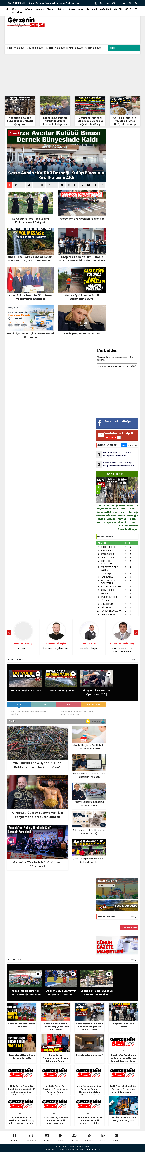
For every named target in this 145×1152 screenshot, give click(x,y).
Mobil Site (14, 1140)
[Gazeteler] (124, 3)
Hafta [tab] (130, 445)
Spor (81, 9)
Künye (116, 1140)
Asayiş (40, 9)
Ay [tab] (136, 445)
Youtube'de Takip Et (118, 433)
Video (60, 1140)
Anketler (89, 1140)
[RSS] (135, 3)
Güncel (29, 9)
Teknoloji (92, 9)
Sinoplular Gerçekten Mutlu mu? (23, 647)
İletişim (103, 1140)
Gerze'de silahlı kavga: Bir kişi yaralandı (133, 512)
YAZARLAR (105, 9)
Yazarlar (74, 1140)
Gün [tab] (124, 445)
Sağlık (71, 9)
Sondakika (31, 1140)
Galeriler (47, 1140)
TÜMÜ (133, 659)
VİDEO (128, 9)
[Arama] (101, 3)
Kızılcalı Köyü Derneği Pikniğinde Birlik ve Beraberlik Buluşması (123, 517)
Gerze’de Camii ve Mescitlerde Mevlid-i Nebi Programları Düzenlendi (112, 517)
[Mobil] (96, 3)
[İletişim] (107, 3)
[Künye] (130, 3)
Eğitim (61, 9)
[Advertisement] (72, 75)
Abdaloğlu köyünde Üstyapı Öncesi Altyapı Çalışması (56, 3)
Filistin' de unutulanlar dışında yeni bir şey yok (122, 649)
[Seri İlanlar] (118, 3)
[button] (136, 9)
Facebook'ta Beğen (118, 421)
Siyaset (51, 9)
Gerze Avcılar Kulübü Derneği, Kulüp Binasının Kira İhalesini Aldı (56, 175)
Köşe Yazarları (17, 11)
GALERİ (118, 9)
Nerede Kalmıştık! (56, 646)
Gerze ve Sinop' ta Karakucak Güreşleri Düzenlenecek (115, 454)
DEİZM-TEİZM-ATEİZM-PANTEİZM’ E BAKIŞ (89, 647)
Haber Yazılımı (93, 1149)
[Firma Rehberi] (113, 3)
